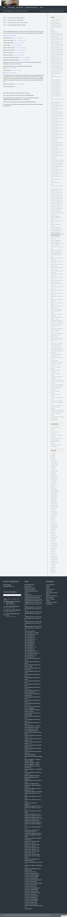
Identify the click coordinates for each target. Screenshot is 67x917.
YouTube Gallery (54, 420)
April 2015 (53, 541)
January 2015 (54, 545)
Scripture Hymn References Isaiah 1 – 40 (33, 806)
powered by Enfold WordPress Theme (44, 915)
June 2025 (53, 468)
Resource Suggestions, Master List (32, 775)
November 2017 (54, 514)
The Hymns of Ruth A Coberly (57, 410)
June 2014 (53, 549)
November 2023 (54, 477)
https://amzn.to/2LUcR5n (11, 68)
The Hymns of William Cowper (31, 904)
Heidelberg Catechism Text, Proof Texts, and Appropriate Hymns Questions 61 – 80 (57, 63)
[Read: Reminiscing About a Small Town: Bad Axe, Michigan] (4, 602)
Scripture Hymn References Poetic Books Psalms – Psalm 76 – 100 (57, 335)
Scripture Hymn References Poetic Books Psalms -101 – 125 (57, 339)
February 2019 (54, 501)
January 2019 (54, 503)
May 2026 (53, 456)
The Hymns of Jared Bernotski (31, 889)
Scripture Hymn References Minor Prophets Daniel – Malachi (57, 311)
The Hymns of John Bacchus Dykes (32, 892)
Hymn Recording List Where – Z (31, 730)
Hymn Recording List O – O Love (32, 652)
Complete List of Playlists (56, 25)
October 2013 (54, 561)
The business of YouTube (56, 444)
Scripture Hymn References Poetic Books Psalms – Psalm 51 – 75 (57, 330)
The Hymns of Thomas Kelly (57, 412)
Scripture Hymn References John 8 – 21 (33, 815)
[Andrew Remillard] (10, 3)
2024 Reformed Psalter (56, 20)
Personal (53, 436)
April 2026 (53, 458)
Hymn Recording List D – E (56, 83)
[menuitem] (4, 7)
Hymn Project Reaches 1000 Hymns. (13, 610)
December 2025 (54, 464)
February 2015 (54, 543)
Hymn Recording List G (56, 86)
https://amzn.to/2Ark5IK (19, 42)
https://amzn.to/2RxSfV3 (16, 45)
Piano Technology (54, 440)
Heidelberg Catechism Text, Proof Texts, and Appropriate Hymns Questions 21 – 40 (57, 54)
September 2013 (54, 562)
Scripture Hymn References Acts (32, 783)
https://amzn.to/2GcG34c (24, 59)
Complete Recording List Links (31, 591)
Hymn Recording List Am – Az (31, 634)
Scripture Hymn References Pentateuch (33, 833)
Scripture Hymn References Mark (32, 820)
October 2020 (54, 493)
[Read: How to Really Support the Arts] (4, 607)
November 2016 (54, 524)
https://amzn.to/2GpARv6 (24, 57)
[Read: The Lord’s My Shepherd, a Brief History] (4, 614)
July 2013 (53, 565)
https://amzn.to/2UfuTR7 (19, 84)
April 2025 (53, 469)
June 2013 (53, 567)
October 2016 (54, 525)
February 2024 (54, 476)
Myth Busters (54, 433)
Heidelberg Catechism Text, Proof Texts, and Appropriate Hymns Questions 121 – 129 (57, 49)
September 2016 (54, 527)
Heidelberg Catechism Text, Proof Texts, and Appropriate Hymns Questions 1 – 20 (57, 39)
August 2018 (53, 508)
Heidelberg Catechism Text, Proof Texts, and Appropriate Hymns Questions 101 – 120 (57, 44)
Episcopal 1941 (54, 31)
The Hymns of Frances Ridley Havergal (33, 883)
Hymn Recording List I (55, 89)
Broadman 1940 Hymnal (56, 23)
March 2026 (53, 460)
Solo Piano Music (54, 360)
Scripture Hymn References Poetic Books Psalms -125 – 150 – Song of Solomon (57, 344)
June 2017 (53, 517)
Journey (52, 430)
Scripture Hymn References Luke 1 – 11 (33, 817)
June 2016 (53, 530)
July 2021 (53, 487)
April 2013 (53, 570)
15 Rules (53, 428)
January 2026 (54, 463)
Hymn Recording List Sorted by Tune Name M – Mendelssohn (57, 139)
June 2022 (53, 484)
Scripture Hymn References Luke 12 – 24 (33, 818)
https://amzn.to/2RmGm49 (19, 40)
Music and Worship (55, 432)
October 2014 (54, 548)
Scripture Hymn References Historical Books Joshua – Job (57, 254)
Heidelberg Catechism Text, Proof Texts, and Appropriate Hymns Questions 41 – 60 (57, 59)
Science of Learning (55, 441)
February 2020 (54, 495)
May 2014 (53, 551)
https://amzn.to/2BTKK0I (20, 47)
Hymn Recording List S (56, 104)
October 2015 (54, 538)
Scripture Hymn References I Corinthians (33, 791)
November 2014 (54, 546)
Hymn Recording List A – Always (32, 632)
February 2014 (54, 556)
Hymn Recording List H (56, 87)
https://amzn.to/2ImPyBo (20, 50)
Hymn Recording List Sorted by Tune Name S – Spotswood (57, 157)
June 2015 (53, 540)
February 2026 (54, 461)
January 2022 (54, 485)
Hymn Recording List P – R (56, 102)
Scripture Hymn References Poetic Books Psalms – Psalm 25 (57, 325)
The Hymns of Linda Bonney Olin (32, 896)
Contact (52, 30)
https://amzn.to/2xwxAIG (16, 70)
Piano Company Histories (56, 438)
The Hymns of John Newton (57, 400)
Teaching (53, 443)
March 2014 (53, 554)
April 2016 (53, 533)
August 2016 (53, 529)
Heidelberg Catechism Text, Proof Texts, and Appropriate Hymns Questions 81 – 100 (57, 68)
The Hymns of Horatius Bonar (57, 384)
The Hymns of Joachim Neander (32, 891)
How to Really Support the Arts (12, 606)
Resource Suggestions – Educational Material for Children (56, 217)
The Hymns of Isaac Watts (56, 386)
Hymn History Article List (56, 71)
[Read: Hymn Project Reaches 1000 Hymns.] (4, 611)
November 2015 (54, 537)
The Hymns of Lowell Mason (57, 405)
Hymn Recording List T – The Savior (32, 725)
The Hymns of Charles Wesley (31, 878)
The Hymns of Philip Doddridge (31, 899)
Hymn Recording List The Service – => (33, 727)
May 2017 (53, 519)
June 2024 (53, 472)
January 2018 (54, 511)
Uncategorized (54, 446)
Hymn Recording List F (56, 84)
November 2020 (54, 492)
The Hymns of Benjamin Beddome (32, 875)
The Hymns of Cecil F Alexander (32, 876)
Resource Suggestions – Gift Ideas (32, 762)
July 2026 (53, 453)
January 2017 (54, 522)
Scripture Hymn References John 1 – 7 (33, 814)
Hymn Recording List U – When (31, 729)
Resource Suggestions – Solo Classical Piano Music (15, 11)
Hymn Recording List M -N (56, 94)
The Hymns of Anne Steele (56, 362)
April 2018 (53, 509)
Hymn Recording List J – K (56, 91)
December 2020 (54, 490)
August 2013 (53, 564)
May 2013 (53, 569)
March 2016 (53, 535)
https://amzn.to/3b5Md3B (11, 72)
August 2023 (53, 480)
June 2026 (53, 455)
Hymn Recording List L (56, 92)
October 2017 (54, 516)
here (7, 17)
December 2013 (54, 557)
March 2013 (53, 572)
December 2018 (54, 505)
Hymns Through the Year (56, 211)
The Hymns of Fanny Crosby (57, 380)
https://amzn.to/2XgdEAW (19, 52)
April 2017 (53, 521)
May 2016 (53, 532)
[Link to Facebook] (65, 3)
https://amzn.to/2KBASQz (17, 38)
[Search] (63, 7)
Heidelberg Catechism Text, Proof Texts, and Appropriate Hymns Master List (57, 35)
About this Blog (54, 22)
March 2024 (53, 474)
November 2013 (54, 559)
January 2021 (54, 488)
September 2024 (54, 471)
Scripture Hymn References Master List (33, 822)
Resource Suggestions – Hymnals (32, 764)
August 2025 (53, 466)
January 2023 (54, 482)
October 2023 (54, 479)
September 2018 (54, 506)
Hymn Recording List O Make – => (32, 653)
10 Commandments (55, 427)
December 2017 (54, 513)
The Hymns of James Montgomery (32, 888)
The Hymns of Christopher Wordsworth (33, 879)
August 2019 (53, 500)
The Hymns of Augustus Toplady (32, 873)
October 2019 (54, 498)
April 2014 (53, 553)
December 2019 (54, 496)
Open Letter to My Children (56, 435)
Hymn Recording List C (56, 81)
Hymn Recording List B (56, 79)
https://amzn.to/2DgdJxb (18, 55)
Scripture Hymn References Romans (33, 868)
